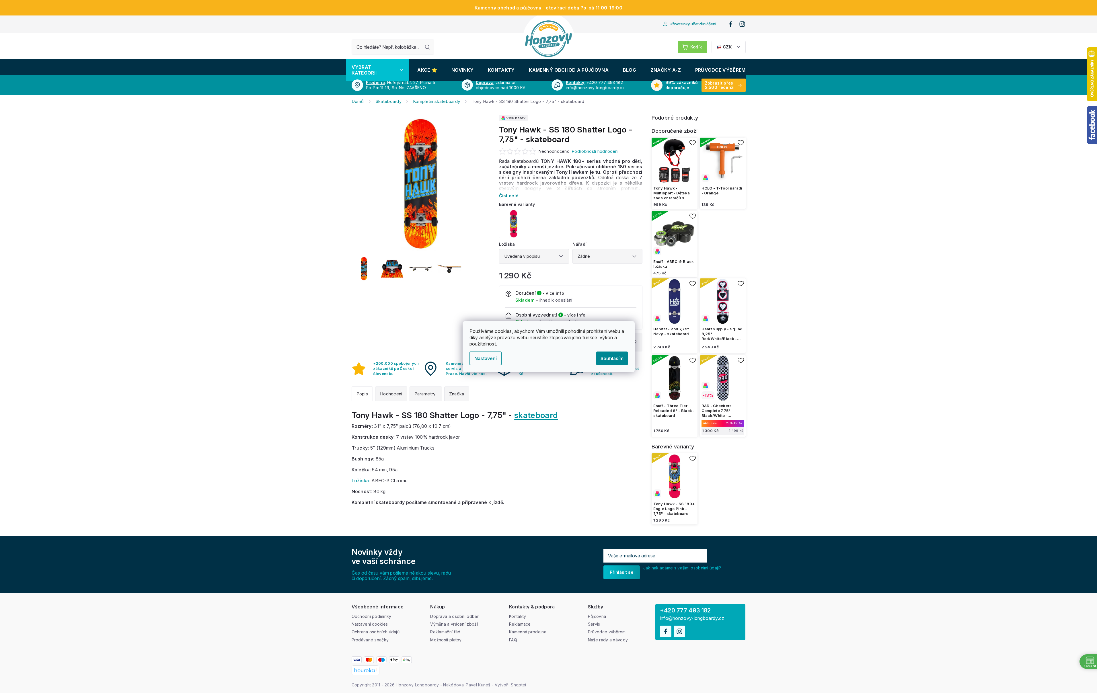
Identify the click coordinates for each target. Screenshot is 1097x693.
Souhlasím (612, 358)
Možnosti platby (446, 639)
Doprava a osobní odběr (454, 616)
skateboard (536, 415)
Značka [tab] (456, 394)
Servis (594, 624)
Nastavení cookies (370, 624)
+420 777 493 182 (685, 610)
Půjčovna (597, 616)
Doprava (485, 82)
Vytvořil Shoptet (511, 684)
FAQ (513, 639)
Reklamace (520, 624)
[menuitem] (377, 70)
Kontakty (575, 82)
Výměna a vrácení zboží (454, 624)
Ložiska (360, 480)
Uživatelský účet (693, 24)
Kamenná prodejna (527, 631)
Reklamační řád (445, 631)
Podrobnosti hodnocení (595, 151)
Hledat (427, 47)
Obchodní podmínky (371, 616)
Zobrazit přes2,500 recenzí (720, 85)
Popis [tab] (362, 394)
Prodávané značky (370, 639)
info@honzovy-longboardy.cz (692, 618)
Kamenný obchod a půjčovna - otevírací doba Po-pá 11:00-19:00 (548, 8)
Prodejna (375, 82)
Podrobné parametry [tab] (426, 393)
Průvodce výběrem (607, 631)
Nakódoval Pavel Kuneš (466, 684)
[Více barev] (723, 161)
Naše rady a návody (608, 639)
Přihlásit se (622, 572)
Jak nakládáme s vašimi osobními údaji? (682, 567)
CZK (727, 47)
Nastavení (485, 358)
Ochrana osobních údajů (376, 631)
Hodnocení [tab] (391, 394)
